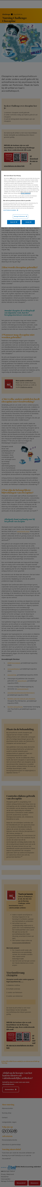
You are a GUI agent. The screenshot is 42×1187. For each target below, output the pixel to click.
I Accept (27, 222)
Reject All (12, 222)
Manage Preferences (19, 216)
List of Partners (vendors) (9, 210)
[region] (21, 199)
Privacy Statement (25, 193)
